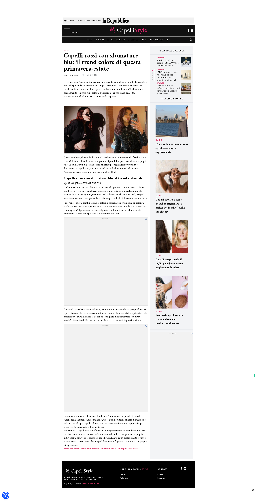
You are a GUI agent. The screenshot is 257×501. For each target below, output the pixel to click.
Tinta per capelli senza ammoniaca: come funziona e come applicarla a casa (101, 448)
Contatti (123, 475)
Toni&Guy (161, 57)
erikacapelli (71, 75)
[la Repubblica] (116, 21)
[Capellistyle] (128, 30)
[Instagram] (192, 30)
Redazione (124, 478)
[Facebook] (188, 30)
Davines (160, 83)
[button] (152, 70)
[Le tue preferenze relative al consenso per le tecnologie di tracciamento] (254, 375)
